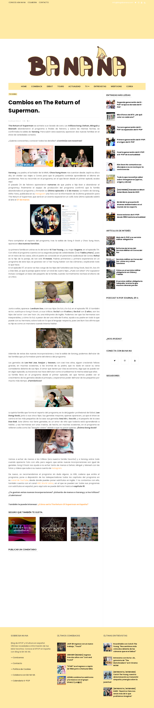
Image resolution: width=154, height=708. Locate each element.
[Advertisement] (30, 22)
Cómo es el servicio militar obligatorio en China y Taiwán (128, 272)
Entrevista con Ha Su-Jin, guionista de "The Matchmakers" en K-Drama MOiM (125, 662)
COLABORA (32, 2)
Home (24, 86)
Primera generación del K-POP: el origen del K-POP (131, 140)
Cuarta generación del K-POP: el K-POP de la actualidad (131, 153)
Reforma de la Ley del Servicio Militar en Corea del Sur (129, 250)
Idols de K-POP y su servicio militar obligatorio (128, 238)
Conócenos (18, 657)
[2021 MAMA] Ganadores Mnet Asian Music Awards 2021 (130, 190)
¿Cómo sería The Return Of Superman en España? (63, 504)
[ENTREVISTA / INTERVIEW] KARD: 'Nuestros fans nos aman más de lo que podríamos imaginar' (124, 692)
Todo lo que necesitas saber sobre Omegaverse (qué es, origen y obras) (130, 179)
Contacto (17, 663)
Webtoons (116, 86)
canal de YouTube (19, 480)
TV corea (12, 94)
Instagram (40, 193)
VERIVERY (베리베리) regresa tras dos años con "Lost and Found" (79, 657)
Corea (129, 86)
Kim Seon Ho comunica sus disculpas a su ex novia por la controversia (130, 167)
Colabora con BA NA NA (24, 675)
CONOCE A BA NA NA (17, 2)
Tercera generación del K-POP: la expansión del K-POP (129, 128)
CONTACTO (44, 2)
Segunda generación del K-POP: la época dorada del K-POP (129, 104)
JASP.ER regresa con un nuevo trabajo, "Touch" (80, 645)
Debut (50, 86)
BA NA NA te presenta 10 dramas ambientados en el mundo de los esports (129, 204)
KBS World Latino (45, 483)
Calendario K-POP (21, 680)
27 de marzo (23, 199)
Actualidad (74, 86)
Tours (60, 86)
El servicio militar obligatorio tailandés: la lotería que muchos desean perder (129, 283)
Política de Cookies (22, 669)
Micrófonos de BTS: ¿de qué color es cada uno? (129, 115)
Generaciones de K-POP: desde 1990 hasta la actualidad (131, 215)
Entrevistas (100, 86)
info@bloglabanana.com (122, 2)
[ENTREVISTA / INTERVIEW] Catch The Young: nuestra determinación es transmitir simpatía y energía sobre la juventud (120, 677)
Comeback (36, 86)
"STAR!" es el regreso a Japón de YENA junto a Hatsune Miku (80, 667)
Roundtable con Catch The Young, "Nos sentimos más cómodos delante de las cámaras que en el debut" (125, 648)
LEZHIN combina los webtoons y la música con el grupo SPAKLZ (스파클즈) (80, 680)
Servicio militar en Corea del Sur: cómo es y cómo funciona (129, 261)
